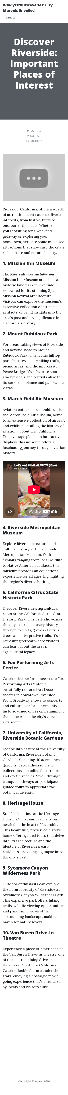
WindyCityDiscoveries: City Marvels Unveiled (28, 8)
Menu (9, 17)
